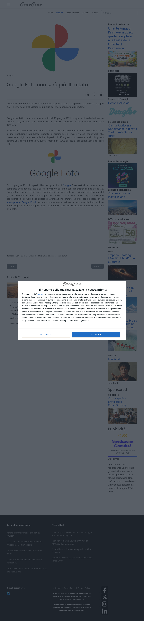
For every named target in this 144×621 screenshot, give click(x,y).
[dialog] (72, 310)
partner (41, 294)
